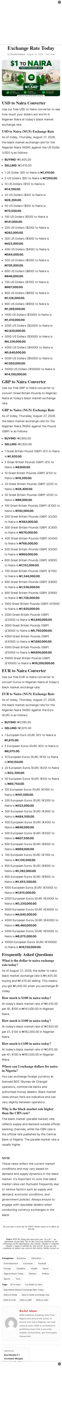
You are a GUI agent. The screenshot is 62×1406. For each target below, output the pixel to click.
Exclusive (28, 1263)
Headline (21, 1268)
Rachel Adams (18, 54)
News (45, 1268)
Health (34, 1268)
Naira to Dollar (10, 1295)
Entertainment (11, 1263)
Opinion (32, 1273)
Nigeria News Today (13, 1273)
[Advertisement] (31, 22)
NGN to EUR (10, 1300)
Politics (45, 1273)
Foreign (7, 1268)
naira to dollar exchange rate (35, 1295)
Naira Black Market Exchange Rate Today (24, 1289)
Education (36, 1258)
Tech (18, 1279)
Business (21, 1258)
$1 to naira (15, 1284)
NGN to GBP (26, 1300)
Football (42, 1263)
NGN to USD (42, 1300)
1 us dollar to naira (33, 1284)
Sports (7, 1279)
